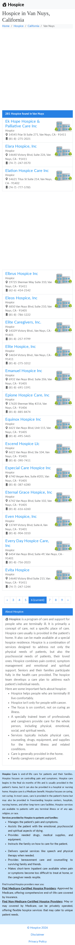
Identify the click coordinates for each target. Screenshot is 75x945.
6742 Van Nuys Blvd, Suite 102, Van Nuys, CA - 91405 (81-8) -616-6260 (28, 501)
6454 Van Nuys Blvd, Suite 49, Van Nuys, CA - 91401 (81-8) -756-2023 (34, 551)
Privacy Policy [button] (38, 941)
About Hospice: (14, 611)
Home (5, 26)
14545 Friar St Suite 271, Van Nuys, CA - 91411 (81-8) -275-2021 (35, 130)
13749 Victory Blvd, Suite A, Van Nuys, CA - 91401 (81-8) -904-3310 (26, 525)
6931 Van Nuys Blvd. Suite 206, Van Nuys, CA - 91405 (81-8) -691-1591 (28, 379)
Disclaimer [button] (37, 934)
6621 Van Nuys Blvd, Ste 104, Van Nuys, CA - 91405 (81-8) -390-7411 (27, 452)
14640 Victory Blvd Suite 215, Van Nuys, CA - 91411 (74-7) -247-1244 (27, 578)
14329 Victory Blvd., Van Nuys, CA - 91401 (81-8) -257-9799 (28, 330)
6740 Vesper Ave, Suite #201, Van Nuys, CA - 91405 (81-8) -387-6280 (28, 476)
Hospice (18, 26)
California (33, 26)
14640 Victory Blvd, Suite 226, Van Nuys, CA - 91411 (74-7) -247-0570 (28, 154)
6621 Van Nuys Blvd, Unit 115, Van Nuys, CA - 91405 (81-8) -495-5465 (28, 428)
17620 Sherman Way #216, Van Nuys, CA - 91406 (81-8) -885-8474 (27, 403)
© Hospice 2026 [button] (37, 927)
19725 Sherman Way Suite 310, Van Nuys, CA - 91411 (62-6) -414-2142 (28, 282)
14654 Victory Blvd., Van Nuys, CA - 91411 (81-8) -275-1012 (28, 355)
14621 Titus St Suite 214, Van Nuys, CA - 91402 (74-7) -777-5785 (28, 179)
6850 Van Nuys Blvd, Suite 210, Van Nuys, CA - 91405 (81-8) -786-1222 (28, 306)
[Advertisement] (37, 70)
